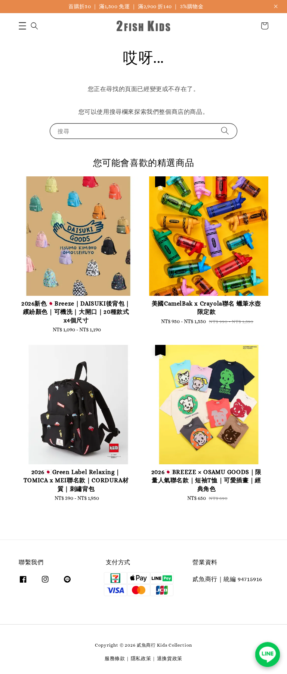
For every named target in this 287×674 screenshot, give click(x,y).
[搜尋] (225, 131)
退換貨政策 (170, 658)
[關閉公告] (275, 6)
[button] (22, 26)
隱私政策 (141, 658)
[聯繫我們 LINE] (268, 655)
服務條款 (115, 658)
